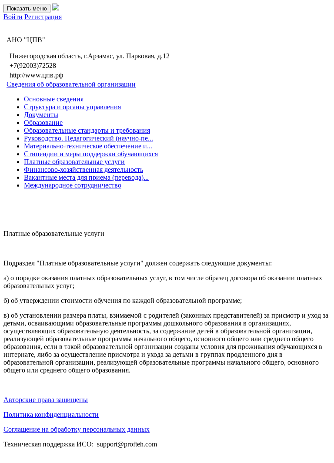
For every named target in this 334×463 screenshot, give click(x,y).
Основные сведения (54, 99)
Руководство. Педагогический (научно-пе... (88, 138)
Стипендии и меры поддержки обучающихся (91, 154)
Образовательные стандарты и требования (87, 130)
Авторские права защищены (45, 399)
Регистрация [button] (43, 16)
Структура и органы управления (72, 107)
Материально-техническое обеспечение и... (88, 146)
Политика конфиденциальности (51, 414)
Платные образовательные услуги (74, 161)
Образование (43, 122)
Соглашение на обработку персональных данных (76, 429)
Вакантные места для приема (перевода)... (86, 177)
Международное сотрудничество (72, 185)
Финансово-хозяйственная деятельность (83, 169)
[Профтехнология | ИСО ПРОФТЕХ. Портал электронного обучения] (55, 8)
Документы (41, 114)
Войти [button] (13, 16)
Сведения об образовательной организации (71, 84)
